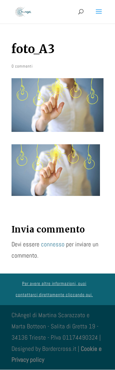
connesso (53, 244)
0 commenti (22, 66)
